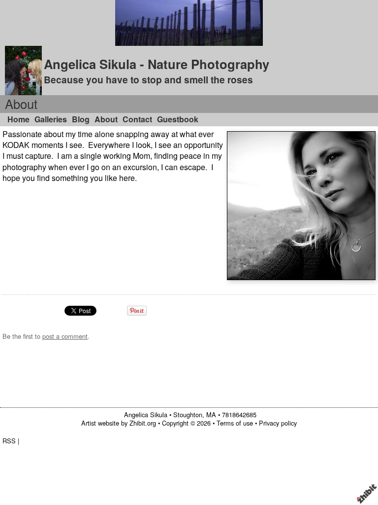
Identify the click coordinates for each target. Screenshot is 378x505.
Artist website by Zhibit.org (118, 423)
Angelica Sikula (145, 414)
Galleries (50, 119)
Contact (137, 119)
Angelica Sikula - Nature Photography (156, 64)
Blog (81, 119)
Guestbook (177, 119)
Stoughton (187, 414)
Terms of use (235, 423)
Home (18, 119)
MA (211, 414)
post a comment (65, 336)
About (106, 119)
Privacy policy (278, 423)
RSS (9, 440)
